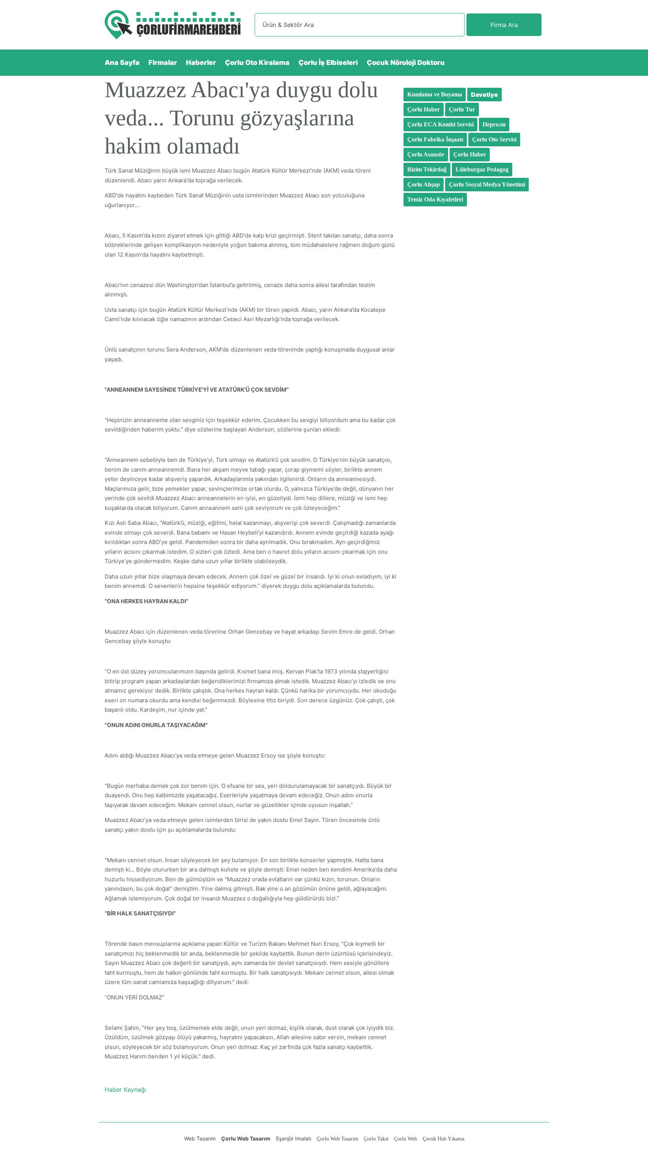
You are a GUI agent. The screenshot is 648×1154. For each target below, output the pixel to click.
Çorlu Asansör (425, 154)
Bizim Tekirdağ (427, 169)
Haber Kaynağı (125, 1089)
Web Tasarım (200, 1138)
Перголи (494, 124)
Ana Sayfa (122, 62)
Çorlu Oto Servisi (494, 139)
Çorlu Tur (462, 109)
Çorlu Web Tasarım (245, 1138)
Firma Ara (504, 25)
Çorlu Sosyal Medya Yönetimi (487, 184)
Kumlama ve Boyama (434, 94)
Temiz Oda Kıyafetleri (435, 199)
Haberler (201, 62)
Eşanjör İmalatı (293, 1138)
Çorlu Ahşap (423, 184)
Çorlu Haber (423, 109)
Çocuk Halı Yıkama (443, 1139)
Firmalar (162, 62)
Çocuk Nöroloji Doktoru (406, 62)
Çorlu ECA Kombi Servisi (440, 124)
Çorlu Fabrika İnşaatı (435, 139)
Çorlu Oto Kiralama (257, 62)
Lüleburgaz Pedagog (482, 169)
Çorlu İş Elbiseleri (328, 62)
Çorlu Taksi (376, 1139)
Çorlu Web (405, 1139)
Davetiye (484, 94)
